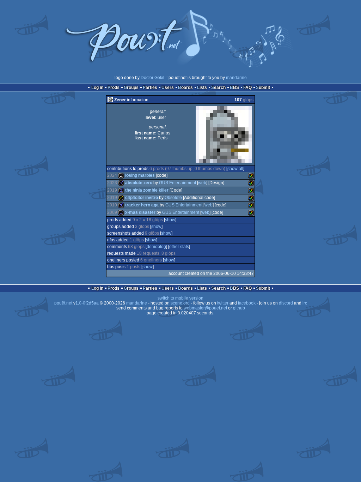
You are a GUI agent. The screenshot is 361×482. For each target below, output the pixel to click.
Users (167, 87)
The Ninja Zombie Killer (147, 190)
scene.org (180, 303)
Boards (185, 87)
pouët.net (63, 303)
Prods (114, 87)
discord (286, 303)
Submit (263, 87)
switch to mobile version (180, 298)
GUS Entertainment (177, 182)
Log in (97, 87)
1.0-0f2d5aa (87, 303)
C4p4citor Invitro (141, 197)
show (170, 219)
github (239, 308)
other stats (179, 246)
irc (304, 303)
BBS (234, 87)
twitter (222, 303)
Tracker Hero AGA (142, 205)
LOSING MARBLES (140, 175)
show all (235, 168)
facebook (247, 303)
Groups (131, 87)
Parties (150, 87)
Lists (202, 87)
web (202, 182)
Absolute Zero (138, 182)
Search (218, 87)
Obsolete (173, 197)
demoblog (156, 246)
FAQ (247, 87)
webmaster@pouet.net (205, 308)
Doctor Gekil (152, 77)
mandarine (236, 77)
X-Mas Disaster (140, 212)
